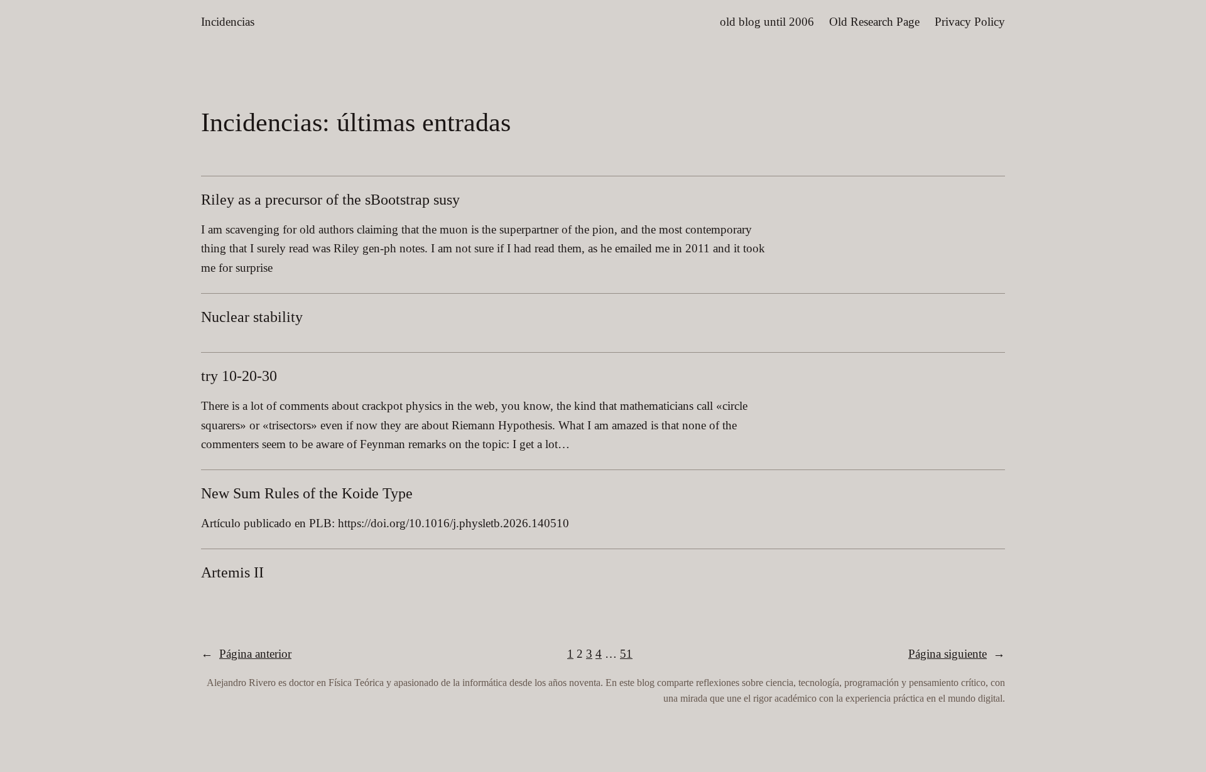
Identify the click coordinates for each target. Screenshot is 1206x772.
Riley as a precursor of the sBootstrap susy (330, 199)
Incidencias (227, 21)
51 (626, 653)
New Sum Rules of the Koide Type (307, 493)
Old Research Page (874, 21)
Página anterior (246, 653)
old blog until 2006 (767, 21)
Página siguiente (956, 653)
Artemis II (232, 572)
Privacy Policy (970, 21)
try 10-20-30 (239, 376)
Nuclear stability (252, 317)
